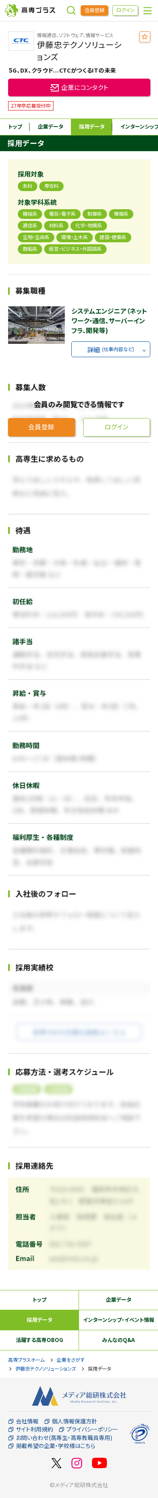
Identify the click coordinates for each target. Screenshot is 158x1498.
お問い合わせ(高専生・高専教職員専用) (64, 1438)
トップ (15, 126)
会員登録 (94, 10)
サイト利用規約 (34, 1429)
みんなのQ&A (118, 1340)
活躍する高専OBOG (39, 1340)
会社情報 (27, 1421)
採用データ (92, 126)
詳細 (110, 349)
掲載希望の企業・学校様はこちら (55, 1446)
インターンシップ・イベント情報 (118, 1319)
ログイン (125, 10)
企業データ (50, 126)
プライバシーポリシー (92, 1429)
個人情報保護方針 (74, 1421)
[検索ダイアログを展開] (71, 10)
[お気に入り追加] (144, 36)
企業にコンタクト (84, 87)
